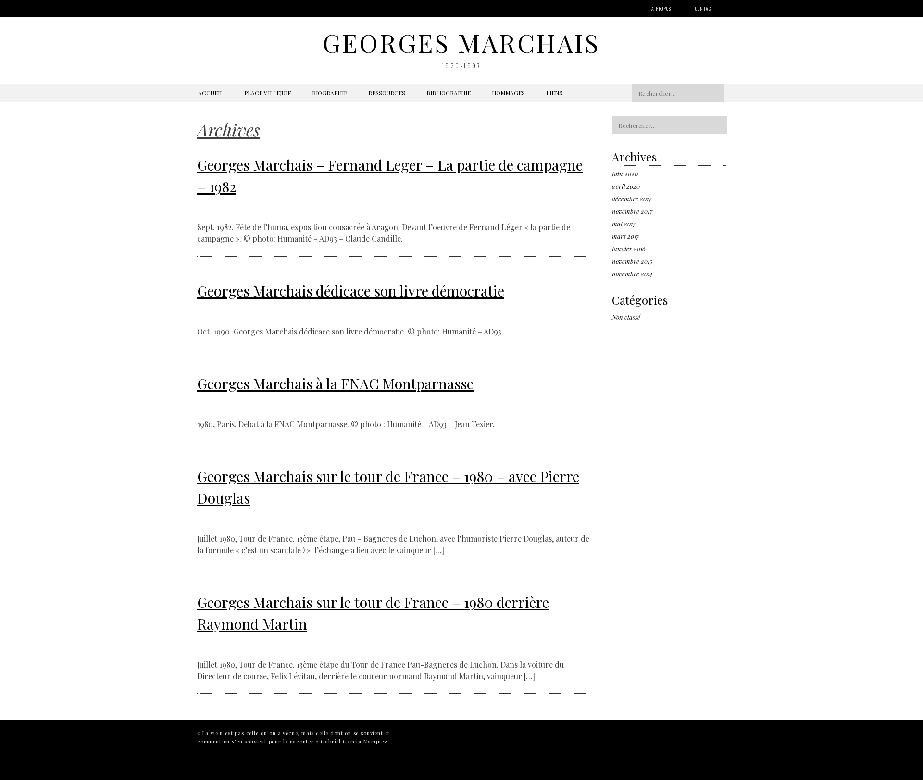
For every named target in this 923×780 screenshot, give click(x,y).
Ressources (386, 93)
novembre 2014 (632, 274)
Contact (704, 8)
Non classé (626, 317)
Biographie (329, 93)
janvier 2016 (629, 249)
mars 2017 (625, 236)
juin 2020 (625, 174)
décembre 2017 (631, 199)
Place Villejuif (267, 93)
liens (554, 93)
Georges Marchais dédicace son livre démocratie (350, 290)
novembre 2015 (632, 261)
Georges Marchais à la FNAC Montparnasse (335, 383)
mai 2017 (624, 224)
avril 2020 (626, 186)
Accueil (210, 93)
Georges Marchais (461, 42)
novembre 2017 (632, 211)
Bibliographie (448, 93)
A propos (661, 8)
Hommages (508, 93)
